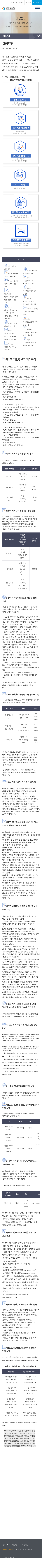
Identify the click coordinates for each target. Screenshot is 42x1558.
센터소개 (5, 1545)
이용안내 (15, 1545)
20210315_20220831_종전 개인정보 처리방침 (19, 1441)
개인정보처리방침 (8, 1550)
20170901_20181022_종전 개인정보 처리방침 (19, 1433)
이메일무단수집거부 (25, 1550)
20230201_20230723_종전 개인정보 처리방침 (20, 1446)
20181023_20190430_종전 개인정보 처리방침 (19, 1436)
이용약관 (25, 1545)
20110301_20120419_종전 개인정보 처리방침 (19, 1431)
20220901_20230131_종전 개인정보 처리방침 (19, 1443)
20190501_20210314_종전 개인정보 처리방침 (19, 1438)
